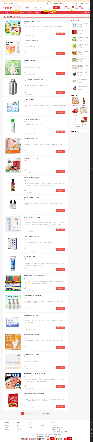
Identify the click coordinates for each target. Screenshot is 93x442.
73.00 (25, 200)
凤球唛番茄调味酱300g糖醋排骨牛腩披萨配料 (35, 393)
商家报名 (30, 425)
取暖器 (38, 9)
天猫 (25, 32)
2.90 (25, 258)
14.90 (25, 43)
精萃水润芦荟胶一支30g (29, 256)
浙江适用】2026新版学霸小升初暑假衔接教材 (35, 275)
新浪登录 (50, 3)
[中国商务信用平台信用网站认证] (24, 438)
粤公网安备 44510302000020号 (50, 436)
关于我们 (7, 425)
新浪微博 (42, 425)
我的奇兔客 (75, 3)
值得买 (45, 12)
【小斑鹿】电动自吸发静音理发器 (32, 217)
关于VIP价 (19, 429)
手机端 (17, 3)
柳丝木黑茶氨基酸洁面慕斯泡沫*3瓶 (32, 295)
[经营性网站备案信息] (59, 438)
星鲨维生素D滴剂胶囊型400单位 (31, 21)
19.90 (25, 317)
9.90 (25, 160)
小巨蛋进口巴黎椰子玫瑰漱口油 (31, 197)
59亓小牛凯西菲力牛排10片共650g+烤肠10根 (34, 373)
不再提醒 (58, 1)
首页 (7, 12)
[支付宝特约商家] (41, 438)
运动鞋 (49, 9)
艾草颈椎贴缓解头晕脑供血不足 (31, 236)
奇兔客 (7, 8)
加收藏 (11, 3)
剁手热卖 (37, 12)
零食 (45, 9)
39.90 (25, 102)
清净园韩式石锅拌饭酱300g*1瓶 (31, 177)
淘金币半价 (53, 12)
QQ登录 (56, 3)
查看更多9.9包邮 (79, 126)
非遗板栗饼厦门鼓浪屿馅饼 (30, 138)
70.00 (25, 376)
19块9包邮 (29, 12)
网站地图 (59, 434)
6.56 (25, 180)
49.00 (25, 298)
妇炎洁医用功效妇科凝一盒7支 (31, 315)
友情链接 (30, 427)
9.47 (25, 396)
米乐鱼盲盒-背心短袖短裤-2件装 (31, 40)
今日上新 (15, 12)
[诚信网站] (68, 438)
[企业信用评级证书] (32, 438)
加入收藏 (58, 429)
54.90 (25, 23)
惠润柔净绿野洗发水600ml (30, 60)
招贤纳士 (7, 427)
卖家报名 (81, 3)
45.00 (25, 219)
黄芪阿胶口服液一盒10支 (82, 30)
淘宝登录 (62, 3)
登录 (66, 3)
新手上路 (18, 425)
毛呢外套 (34, 9)
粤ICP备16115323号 (40, 436)
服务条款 (7, 429)
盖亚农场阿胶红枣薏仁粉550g (31, 158)
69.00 (25, 82)
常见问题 (18, 431)
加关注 (6, 3)
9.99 (25, 141)
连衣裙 (30, 9)
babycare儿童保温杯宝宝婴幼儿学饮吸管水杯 (34, 80)
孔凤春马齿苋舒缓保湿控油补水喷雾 (32, 119)
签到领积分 (86, 12)
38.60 (25, 62)
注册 (69, 3)
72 (43, 413)
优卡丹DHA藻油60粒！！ (30, 99)
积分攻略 (18, 427)
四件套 (42, 9)
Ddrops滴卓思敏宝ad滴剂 (82, 86)
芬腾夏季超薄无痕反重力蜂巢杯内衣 (32, 354)
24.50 (25, 239)
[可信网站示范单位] (51, 438)
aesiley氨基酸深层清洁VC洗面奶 (31, 334)
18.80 (25, 278)
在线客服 (87, 3)
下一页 (47, 413)
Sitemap (55, 434)
